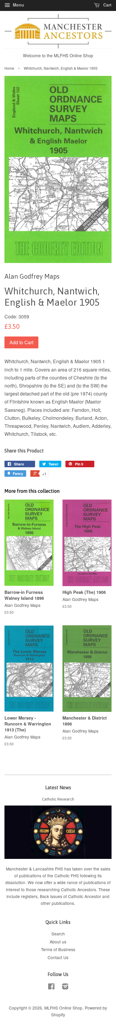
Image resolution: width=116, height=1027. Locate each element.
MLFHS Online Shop (63, 1008)
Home (9, 68)
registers (29, 896)
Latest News (58, 787)
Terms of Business (58, 949)
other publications (57, 903)
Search (58, 934)
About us (58, 942)
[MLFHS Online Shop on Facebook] (51, 987)
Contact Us (58, 957)
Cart (107, 5)
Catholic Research (58, 799)
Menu (18, 5)
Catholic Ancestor (85, 896)
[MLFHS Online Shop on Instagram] (65, 987)
